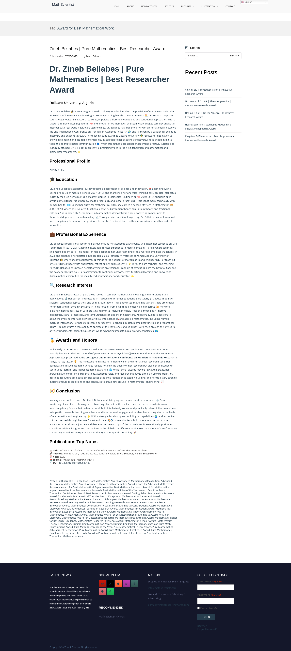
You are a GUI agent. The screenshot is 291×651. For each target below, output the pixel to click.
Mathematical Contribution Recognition (93, 505)
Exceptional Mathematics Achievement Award (134, 496)
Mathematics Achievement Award (68, 514)
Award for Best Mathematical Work (122, 487)
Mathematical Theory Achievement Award (140, 511)
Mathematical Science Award (99, 511)
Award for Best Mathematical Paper (81, 487)
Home (117, 6)
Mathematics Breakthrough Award (134, 517)
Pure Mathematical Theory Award (132, 527)
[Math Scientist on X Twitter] (110, 583)
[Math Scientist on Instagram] (126, 583)
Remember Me (208, 608)
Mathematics (136, 115)
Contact (230, 6)
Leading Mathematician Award (86, 502)
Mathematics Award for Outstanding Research (87, 517)
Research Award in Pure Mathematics (97, 533)
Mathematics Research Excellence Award (100, 520)
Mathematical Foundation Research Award (93, 508)
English (248, 2)
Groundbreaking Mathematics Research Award (76, 499)
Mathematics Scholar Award (140, 520)
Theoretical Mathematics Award (67, 536)
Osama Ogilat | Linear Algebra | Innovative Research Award (209, 115)
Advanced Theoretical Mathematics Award (111, 484)
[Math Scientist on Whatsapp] (110, 591)
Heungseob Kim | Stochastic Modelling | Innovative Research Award (208, 126)
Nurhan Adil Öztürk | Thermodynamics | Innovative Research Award (208, 103)
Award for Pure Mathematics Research (80, 490)
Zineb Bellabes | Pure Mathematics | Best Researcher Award (107, 48)
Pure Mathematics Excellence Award (129, 530)
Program (186, 6)
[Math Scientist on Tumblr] (134, 583)
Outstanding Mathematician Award (92, 524)
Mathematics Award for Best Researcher (111, 514)
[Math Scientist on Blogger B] (118, 583)
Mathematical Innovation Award (137, 508)
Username (209, 581)
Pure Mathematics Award (93, 530)
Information (208, 6)
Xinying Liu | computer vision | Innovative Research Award (209, 91)
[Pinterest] (102, 591)
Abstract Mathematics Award (101, 481)
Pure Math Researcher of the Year (93, 527)
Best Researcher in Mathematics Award (108, 493)
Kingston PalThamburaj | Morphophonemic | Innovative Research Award (210, 138)
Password (209, 595)
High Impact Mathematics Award (122, 499)
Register (169, 6)
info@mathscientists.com (162, 588)
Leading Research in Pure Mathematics (127, 502)
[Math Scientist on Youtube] (102, 583)
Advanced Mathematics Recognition (139, 481)
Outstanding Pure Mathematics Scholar (135, 524)
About (130, 6)
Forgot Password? (207, 629)
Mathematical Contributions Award (136, 505)
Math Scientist (63, 4)
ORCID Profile (57, 170)
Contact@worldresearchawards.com (168, 604)
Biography (67, 481)
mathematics (132, 259)
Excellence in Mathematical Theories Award (82, 496)
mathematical (102, 205)
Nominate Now (149, 6)
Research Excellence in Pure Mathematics (143, 533)
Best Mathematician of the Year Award (125, 490)
